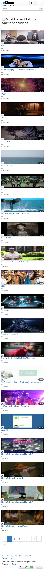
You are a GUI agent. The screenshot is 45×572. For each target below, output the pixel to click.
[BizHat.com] (9, 3)
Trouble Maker (6, 142)
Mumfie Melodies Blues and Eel (12, 478)
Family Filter (26, 567)
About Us (5, 556)
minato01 (4, 430)
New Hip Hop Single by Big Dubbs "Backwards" (18, 358)
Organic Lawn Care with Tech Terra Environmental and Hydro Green (20, 263)
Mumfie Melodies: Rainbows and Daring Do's (17, 454)
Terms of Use (28, 556)
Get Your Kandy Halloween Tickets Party (15, 406)
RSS (39, 567)
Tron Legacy (5, 310)
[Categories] (4, 19)
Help (11, 556)
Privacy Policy (7, 558)
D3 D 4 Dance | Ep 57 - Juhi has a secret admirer (18, 70)
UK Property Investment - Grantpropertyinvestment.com (21, 382)
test (2, 46)
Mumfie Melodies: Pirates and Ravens (14, 526)
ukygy (3, 94)
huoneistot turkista (8, 166)
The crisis (4, 118)
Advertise (18, 556)
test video (4, 190)
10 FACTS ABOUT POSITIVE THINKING (15, 214)
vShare (13, 564)
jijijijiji (3, 286)
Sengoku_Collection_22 (9, 334)
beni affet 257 (6, 238)
